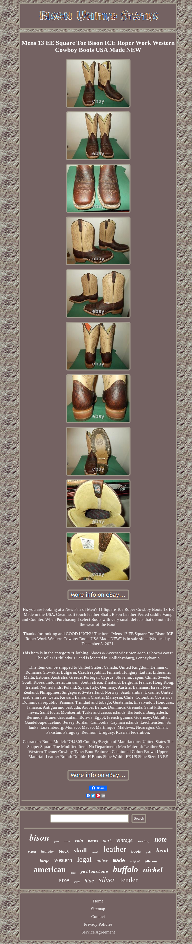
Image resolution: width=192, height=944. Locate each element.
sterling (144, 841)
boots (136, 851)
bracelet (47, 852)
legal (84, 859)
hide (89, 881)
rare (67, 841)
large (44, 860)
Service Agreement (98, 932)
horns (93, 841)
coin (79, 840)
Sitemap (98, 908)
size (64, 880)
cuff (77, 882)
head (162, 850)
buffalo (125, 869)
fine (57, 841)
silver (107, 879)
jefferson (150, 861)
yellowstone (94, 872)
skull (80, 850)
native (102, 860)
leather (115, 849)
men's (95, 852)
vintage (124, 840)
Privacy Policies (98, 924)
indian (32, 852)
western (63, 860)
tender (129, 880)
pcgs (73, 872)
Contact (98, 916)
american (50, 869)
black (64, 851)
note (160, 839)
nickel (153, 869)
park (107, 840)
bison (39, 837)
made (119, 860)
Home (98, 901)
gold (148, 852)
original (135, 861)
